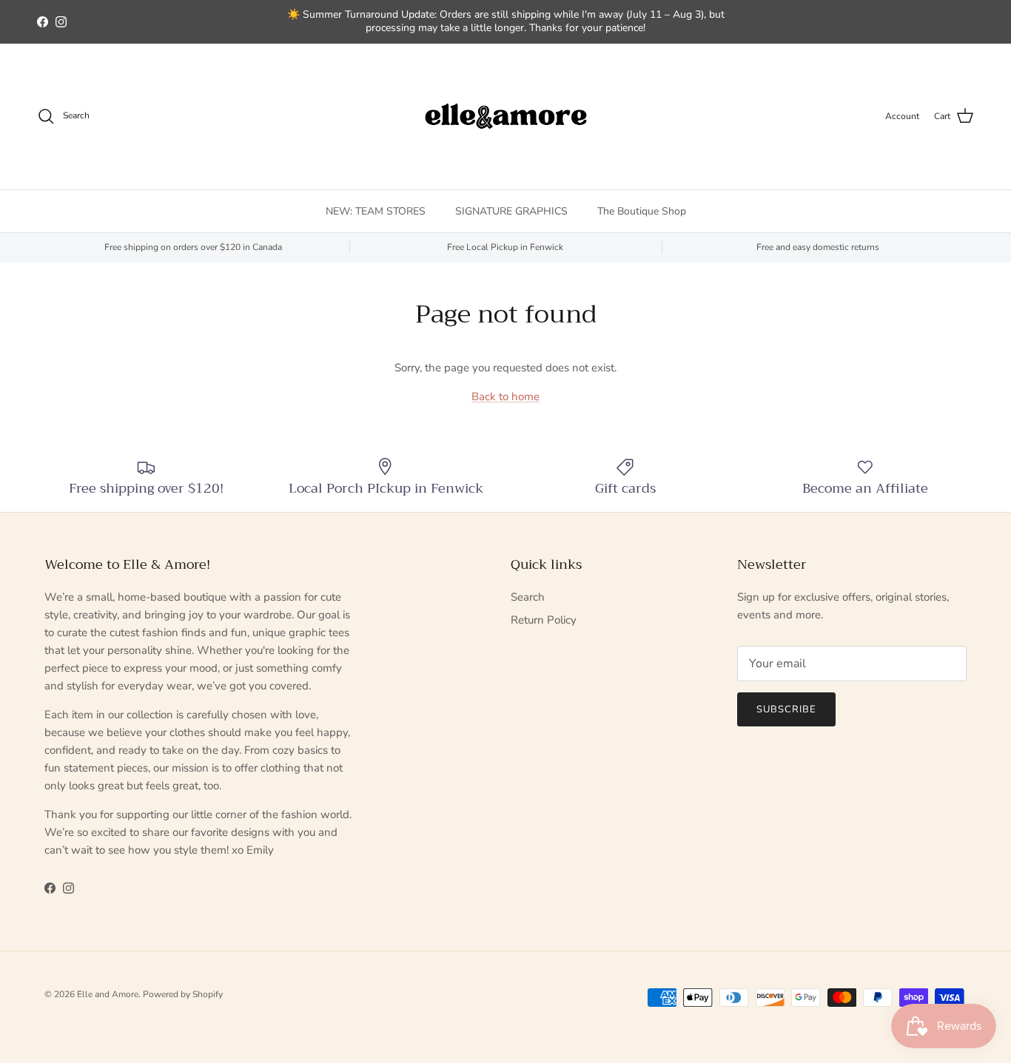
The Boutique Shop (641, 210)
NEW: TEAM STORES (376, 210)
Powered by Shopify (183, 994)
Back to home (505, 396)
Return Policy (544, 620)
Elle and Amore (107, 994)
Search (528, 597)
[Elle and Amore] (506, 116)
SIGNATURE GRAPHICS (511, 210)
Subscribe (786, 709)
